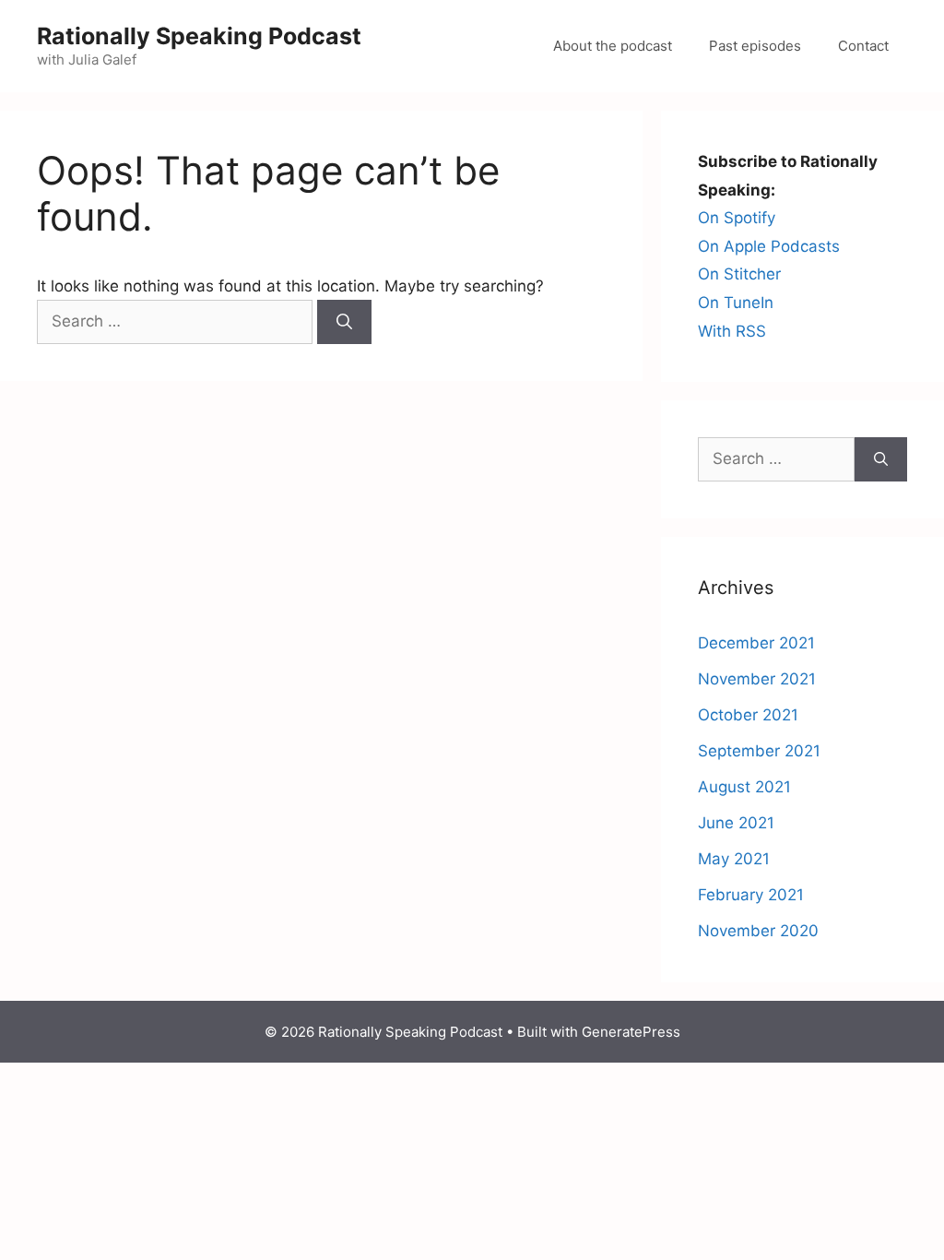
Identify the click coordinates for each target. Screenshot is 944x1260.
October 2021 (748, 715)
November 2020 (758, 930)
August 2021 (744, 787)
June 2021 (736, 823)
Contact (863, 45)
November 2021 (757, 679)
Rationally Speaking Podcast (199, 36)
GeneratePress (631, 1031)
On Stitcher (739, 274)
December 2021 (756, 643)
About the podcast (612, 45)
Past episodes (755, 45)
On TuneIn (735, 302)
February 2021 (751, 895)
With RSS (732, 331)
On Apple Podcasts (769, 246)
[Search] (344, 322)
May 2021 (734, 859)
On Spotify (736, 217)
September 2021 (759, 751)
